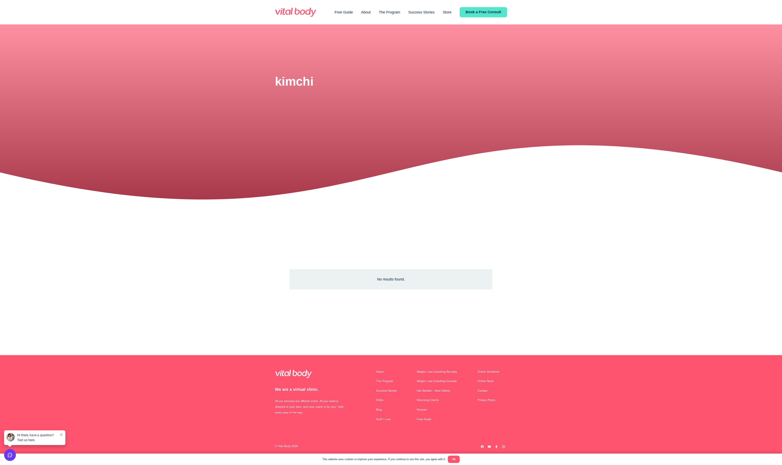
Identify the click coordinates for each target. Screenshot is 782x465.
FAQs (379, 400)
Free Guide (424, 419)
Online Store (486, 381)
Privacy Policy (486, 400)
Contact (483, 390)
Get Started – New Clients (433, 390)
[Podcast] (496, 446)
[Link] (295, 12)
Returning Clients (428, 400)
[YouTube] (489, 446)
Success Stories (386, 390)
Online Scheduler (489, 371)
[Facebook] (482, 446)
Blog (379, 409)
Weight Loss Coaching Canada (437, 381)
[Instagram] (503, 446)
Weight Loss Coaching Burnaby (437, 371)
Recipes (422, 409)
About (380, 371)
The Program (384, 381)
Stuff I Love (383, 419)
